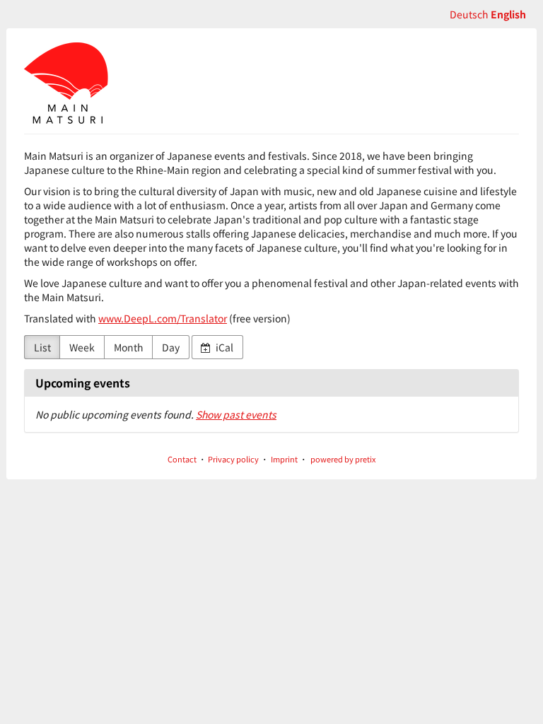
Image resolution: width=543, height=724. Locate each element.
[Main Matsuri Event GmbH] (66, 84)
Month (129, 347)
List (42, 347)
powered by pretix (342, 459)
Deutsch (469, 14)
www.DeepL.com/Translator (162, 318)
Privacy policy (233, 459)
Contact (182, 459)
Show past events (236, 414)
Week (82, 347)
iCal (223, 347)
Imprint (284, 459)
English (508, 14)
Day (171, 347)
